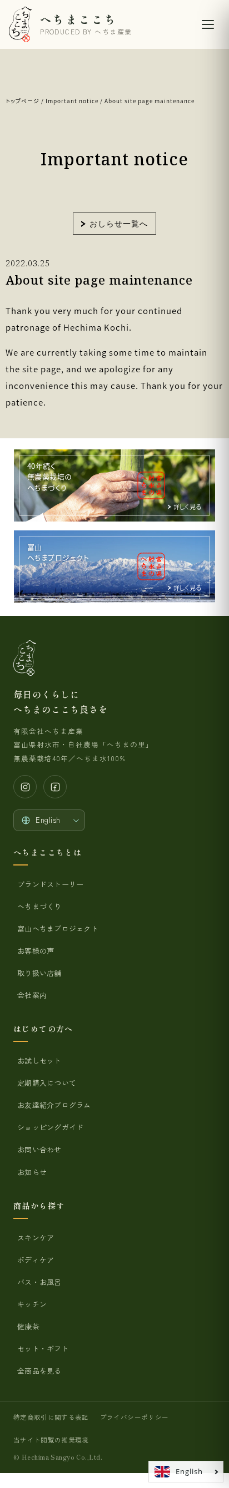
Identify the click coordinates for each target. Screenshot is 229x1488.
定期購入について (46, 1082)
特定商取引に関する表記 (51, 1417)
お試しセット (39, 1060)
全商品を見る (39, 1370)
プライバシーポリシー (134, 1417)
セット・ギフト (43, 1348)
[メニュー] (208, 24)
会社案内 (32, 995)
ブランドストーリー (50, 884)
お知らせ (32, 1172)
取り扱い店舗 (39, 973)
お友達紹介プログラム (54, 1105)
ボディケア (35, 1259)
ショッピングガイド (50, 1127)
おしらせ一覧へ (118, 223)
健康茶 (28, 1326)
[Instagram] (25, 786)
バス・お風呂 (39, 1282)
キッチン (32, 1304)
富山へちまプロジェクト (57, 928)
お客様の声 (35, 950)
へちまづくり (39, 906)
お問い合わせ (39, 1149)
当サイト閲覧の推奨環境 (51, 1439)
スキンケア (35, 1237)
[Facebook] (55, 786)
